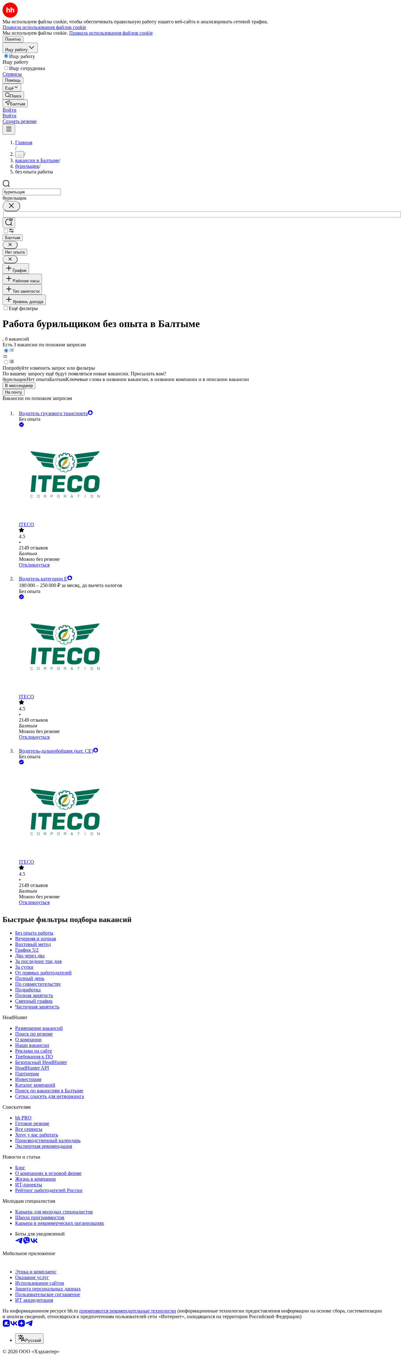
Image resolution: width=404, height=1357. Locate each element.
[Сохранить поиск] (9, 223)
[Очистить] (11, 206)
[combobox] (32, 192)
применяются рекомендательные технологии (127, 1310)
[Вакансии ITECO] (208, 475)
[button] (9, 110)
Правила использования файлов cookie (111, 33)
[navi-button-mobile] (9, 129)
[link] (13, 95)
